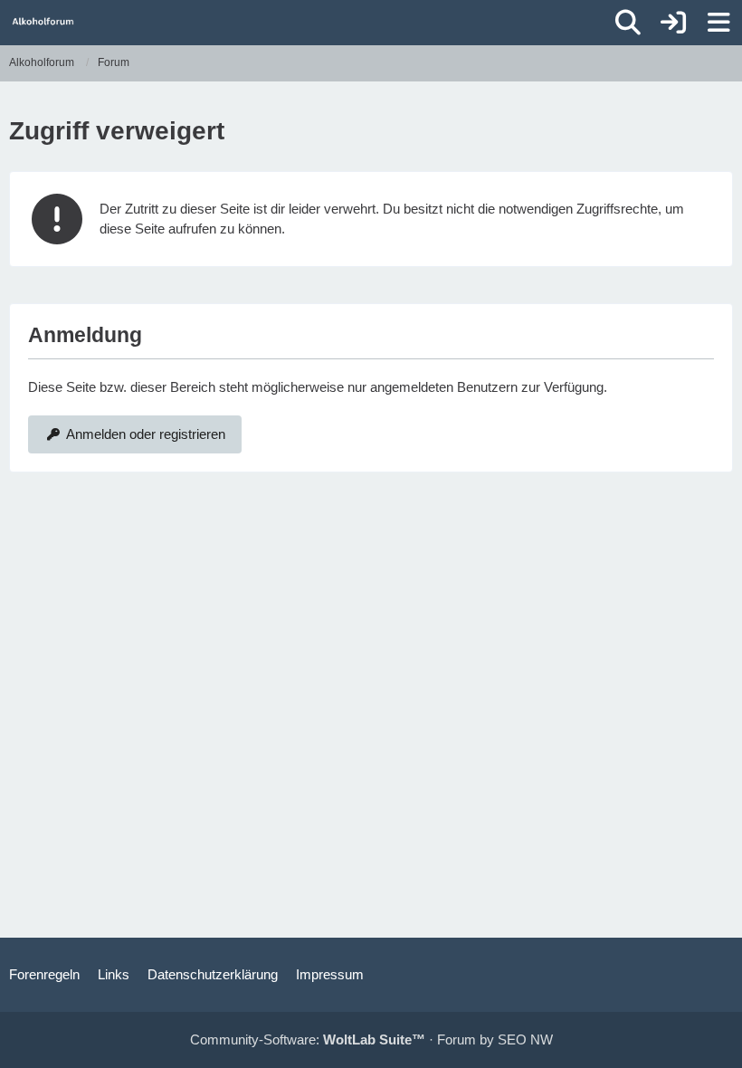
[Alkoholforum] (43, 22)
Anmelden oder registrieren (145, 434)
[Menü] (718, 23)
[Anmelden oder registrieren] (673, 22)
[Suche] (628, 23)
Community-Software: (307, 1039)
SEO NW (525, 1039)
